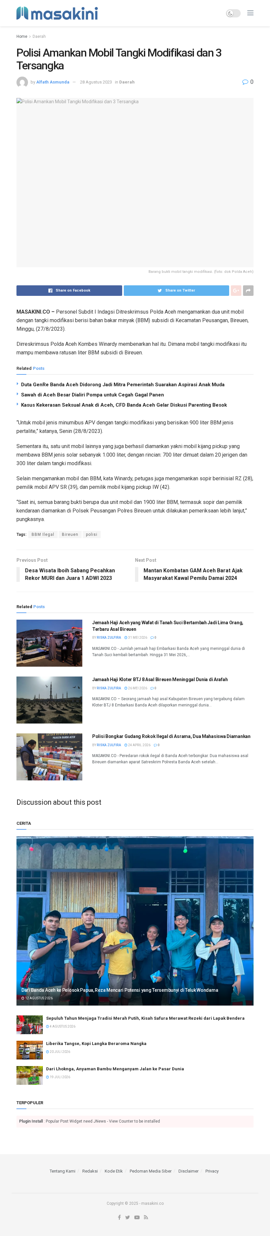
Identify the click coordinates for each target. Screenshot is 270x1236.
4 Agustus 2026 (62, 1026)
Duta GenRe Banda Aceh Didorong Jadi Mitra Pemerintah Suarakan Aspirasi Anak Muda (123, 385)
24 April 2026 (138, 745)
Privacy (212, 1171)
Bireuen (70, 534)
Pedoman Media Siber (151, 1171)
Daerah (39, 36)
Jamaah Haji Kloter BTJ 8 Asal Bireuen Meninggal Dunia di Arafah (160, 679)
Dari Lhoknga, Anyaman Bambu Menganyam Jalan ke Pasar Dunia (115, 1068)
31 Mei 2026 (137, 637)
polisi (91, 534)
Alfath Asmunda (52, 82)
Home (21, 36)
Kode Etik (114, 1171)
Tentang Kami (62, 1171)
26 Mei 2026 (137, 688)
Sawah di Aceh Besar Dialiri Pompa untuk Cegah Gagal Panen (92, 395)
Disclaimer (188, 1171)
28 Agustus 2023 (96, 82)
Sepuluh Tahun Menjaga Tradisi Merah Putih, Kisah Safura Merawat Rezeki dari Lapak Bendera (145, 1018)
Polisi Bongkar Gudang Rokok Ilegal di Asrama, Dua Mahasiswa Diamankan (171, 736)
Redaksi (90, 1171)
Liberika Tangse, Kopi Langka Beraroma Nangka (96, 1043)
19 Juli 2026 (59, 1077)
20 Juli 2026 (59, 1052)
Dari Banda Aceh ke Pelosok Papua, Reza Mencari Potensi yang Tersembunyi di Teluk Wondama (119, 990)
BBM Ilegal (43, 534)
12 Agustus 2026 (38, 998)
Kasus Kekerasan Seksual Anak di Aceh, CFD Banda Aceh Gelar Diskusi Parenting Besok (124, 405)
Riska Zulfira (109, 637)
